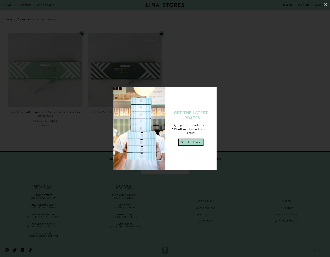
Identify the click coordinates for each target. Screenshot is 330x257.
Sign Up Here (190, 142)
